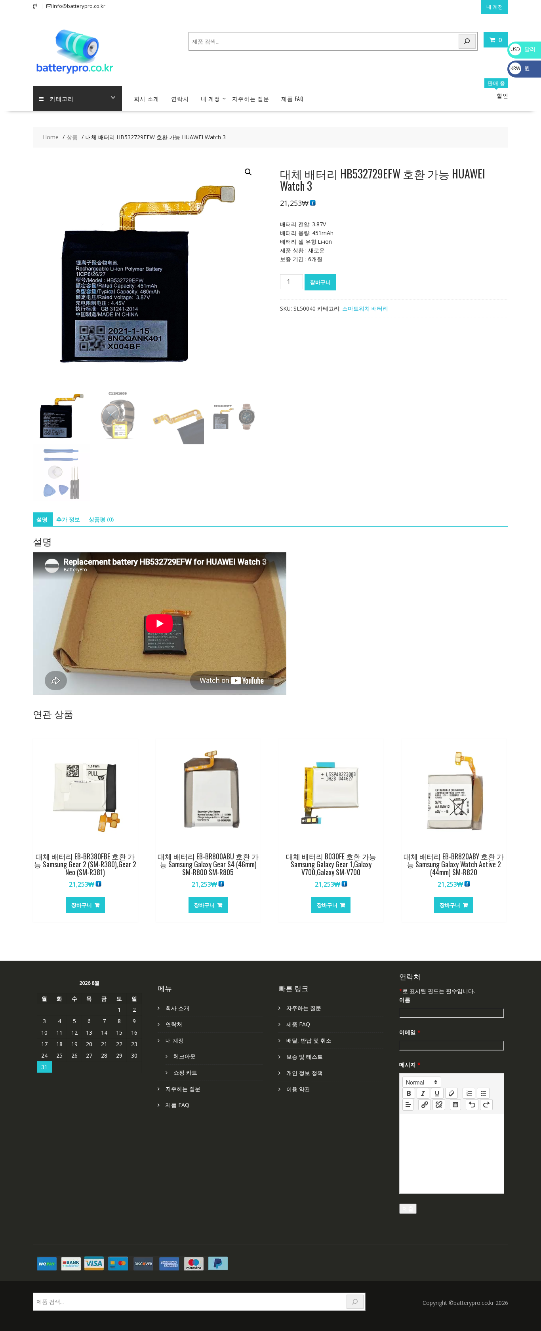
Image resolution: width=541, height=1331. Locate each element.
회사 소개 (146, 98)
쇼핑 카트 (185, 1072)
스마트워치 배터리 (365, 308)
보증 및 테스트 (304, 1056)
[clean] (451, 1093)
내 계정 (494, 6)
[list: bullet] (483, 1093)
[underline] (437, 1093)
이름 (404, 999)
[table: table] (455, 1104)
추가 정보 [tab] (68, 519)
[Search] (467, 41)
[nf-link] (424, 1104)
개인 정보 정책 (304, 1073)
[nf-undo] (472, 1104)
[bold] (408, 1093)
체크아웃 (184, 1056)
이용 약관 (298, 1089)
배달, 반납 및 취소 (308, 1040)
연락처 (180, 98)
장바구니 (320, 282)
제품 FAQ (292, 98)
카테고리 (62, 98)
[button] (248, 172)
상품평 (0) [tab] (101, 519)
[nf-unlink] (438, 1104)
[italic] (423, 1093)
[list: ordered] (469, 1093)
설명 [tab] (42, 519)
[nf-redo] (486, 1104)
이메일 (410, 1032)
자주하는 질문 (250, 98)
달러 (523, 49)
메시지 (410, 1064)
